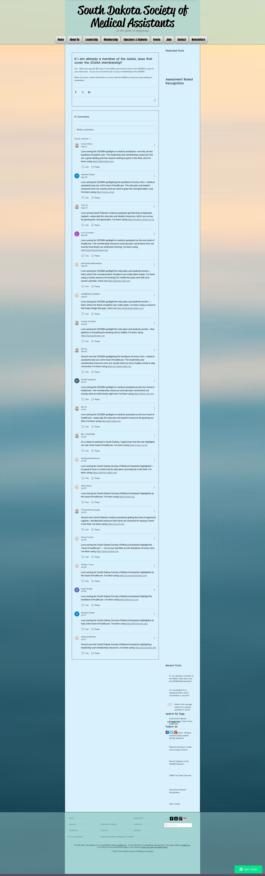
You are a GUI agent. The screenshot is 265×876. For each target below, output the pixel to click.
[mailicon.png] (185, 818)
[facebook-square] (171, 818)
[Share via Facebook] (75, 92)
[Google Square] (180, 818)
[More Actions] (154, 145)
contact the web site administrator (154, 847)
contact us (122, 845)
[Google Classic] (175, 732)
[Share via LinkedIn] (89, 92)
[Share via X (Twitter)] (82, 92)
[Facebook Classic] (167, 732)
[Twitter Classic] (171, 732)
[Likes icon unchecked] (83, 167)
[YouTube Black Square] (176, 818)
